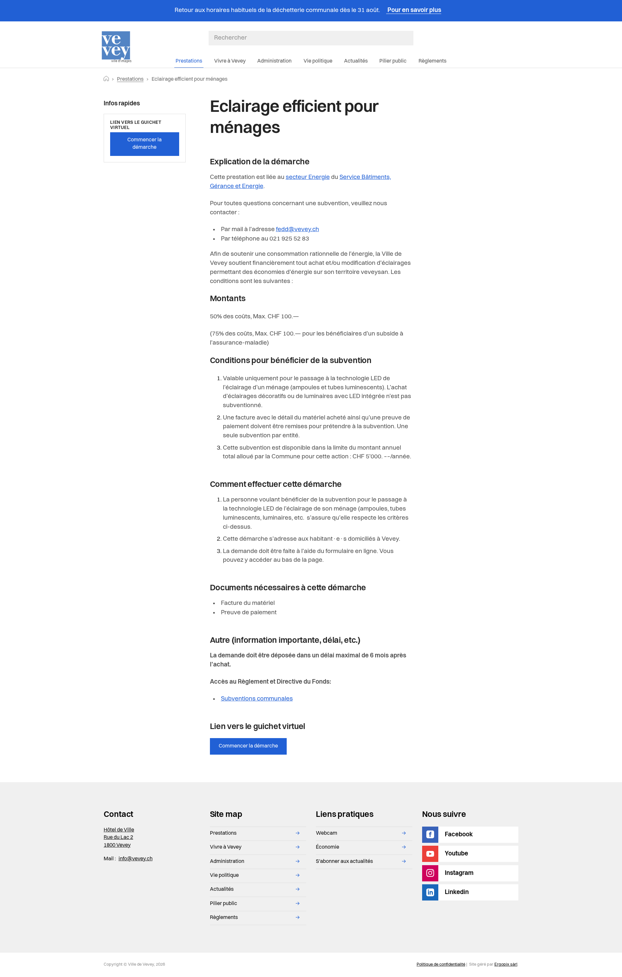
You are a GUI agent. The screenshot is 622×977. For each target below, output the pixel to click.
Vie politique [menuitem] (318, 61)
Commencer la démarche (248, 746)
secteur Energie (308, 177)
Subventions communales (257, 699)
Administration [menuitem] (274, 61)
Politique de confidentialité (441, 964)
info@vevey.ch (136, 859)
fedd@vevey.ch (297, 230)
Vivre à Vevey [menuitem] (230, 61)
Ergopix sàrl (505, 964)
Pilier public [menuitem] (393, 61)
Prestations (130, 79)
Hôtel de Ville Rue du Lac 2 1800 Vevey (119, 838)
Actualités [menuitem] (356, 61)
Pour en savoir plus (413, 10)
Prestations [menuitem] (189, 61)
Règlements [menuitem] (432, 61)
